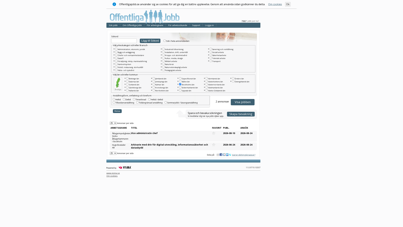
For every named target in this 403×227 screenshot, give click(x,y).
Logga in (209, 25)
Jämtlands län (160, 78)
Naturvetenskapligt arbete (176, 67)
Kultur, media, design (174, 58)
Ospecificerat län (189, 78)
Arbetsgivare (119, 127)
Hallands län (134, 90)
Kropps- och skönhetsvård (176, 55)
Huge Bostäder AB (119, 146)
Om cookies (275, 4)
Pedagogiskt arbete (173, 70)
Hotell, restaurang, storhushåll (130, 67)
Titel (134, 127)
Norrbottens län (162, 90)
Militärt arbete (171, 61)
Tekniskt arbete (218, 58)
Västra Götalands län (216, 90)
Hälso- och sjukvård (126, 70)
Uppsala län (186, 90)
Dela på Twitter (230, 154)
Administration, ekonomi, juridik (131, 49)
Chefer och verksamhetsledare (131, 55)
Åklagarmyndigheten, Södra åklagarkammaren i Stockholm (120, 136)
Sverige (118, 89)
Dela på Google (224, 154)
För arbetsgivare (155, 25)
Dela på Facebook (221, 154)
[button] (114, 49)
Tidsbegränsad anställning (150, 102)
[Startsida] (146, 16)
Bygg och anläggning (126, 52)
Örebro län (239, 78)
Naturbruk (169, 64)
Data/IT (121, 58)
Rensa (117, 111)
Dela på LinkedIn (227, 154)
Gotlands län (134, 84)
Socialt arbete (218, 52)
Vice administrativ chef (144, 133)
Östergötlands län (242, 81)
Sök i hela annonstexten (177, 41)
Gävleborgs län (135, 87)
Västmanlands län (215, 87)
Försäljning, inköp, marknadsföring (132, 61)
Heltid (118, 99)
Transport (216, 61)
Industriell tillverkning (174, 49)
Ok (287, 4)
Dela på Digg (217, 154)
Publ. (226, 127)
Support (196, 25)
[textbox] (124, 41)
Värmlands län (214, 78)
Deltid (128, 99)
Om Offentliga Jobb (132, 25)
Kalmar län (159, 84)
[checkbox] (165, 41)
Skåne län (186, 81)
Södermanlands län (190, 87)
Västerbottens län (215, 81)
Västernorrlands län (216, 84)
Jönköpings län (161, 81)
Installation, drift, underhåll (176, 52)
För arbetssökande (177, 25)
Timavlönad (141, 99)
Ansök (244, 127)
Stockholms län (188, 84)
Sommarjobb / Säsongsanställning (182, 102)
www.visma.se (113, 173)
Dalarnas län (134, 81)
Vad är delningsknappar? (243, 154)
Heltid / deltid (157, 99)
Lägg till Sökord (150, 40)
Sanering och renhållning (222, 49)
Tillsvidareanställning (124, 102)
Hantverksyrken (124, 64)
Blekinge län (134, 78)
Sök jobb (113, 25)
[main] (184, 92)
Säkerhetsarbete (219, 55)
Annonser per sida (125, 123)
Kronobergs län (161, 87)
